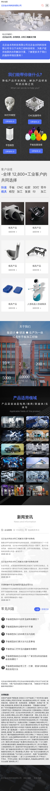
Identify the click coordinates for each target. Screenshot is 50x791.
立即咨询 (8, 121)
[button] (40, 27)
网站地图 (4, 2)
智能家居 (37, 439)
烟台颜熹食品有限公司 (31, 700)
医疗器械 (37, 480)
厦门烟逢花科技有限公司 (15, 749)
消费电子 (12, 480)
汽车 (12, 452)
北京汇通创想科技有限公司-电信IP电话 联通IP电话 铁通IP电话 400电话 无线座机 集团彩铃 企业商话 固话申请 (25, 727)
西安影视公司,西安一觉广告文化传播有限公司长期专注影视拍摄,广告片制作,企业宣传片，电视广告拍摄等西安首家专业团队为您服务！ (25, 754)
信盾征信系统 (23, 722)
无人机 (12, 439)
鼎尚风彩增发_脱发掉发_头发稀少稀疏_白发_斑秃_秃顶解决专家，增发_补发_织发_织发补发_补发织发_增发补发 (25, 715)
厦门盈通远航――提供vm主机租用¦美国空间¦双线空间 (27, 730)
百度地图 (37, 778)
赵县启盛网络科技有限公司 (19, 737)
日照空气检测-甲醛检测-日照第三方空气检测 (17, 698)
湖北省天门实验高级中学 (10, 725)
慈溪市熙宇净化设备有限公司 (26, 747)
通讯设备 (12, 466)
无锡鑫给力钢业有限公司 (38, 722)
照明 (37, 466)
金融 (12, 493)
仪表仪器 (37, 452)
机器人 (12, 425)
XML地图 (27, 778)
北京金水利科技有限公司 (11, 5)
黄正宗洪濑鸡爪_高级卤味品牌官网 (31, 759)
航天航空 (37, 425)
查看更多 (45, 609)
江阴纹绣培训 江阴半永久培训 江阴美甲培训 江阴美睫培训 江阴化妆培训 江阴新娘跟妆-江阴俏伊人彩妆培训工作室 (25, 710)
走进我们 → (25, 344)
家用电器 (37, 493)
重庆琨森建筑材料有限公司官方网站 (21, 735)
